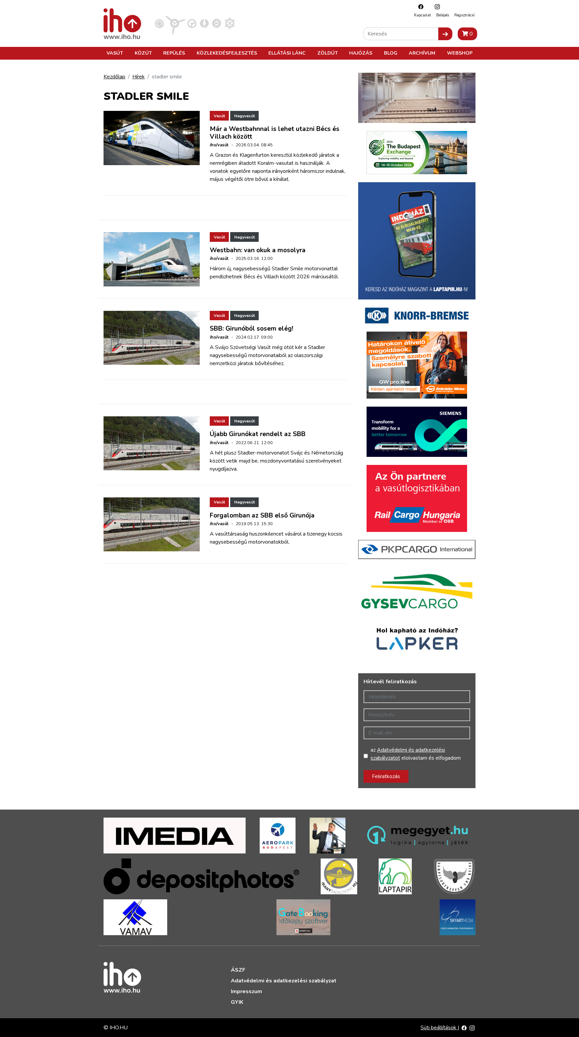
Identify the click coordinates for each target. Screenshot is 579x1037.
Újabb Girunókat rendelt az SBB (258, 434)
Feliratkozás (386, 776)
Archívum (422, 53)
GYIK (237, 1002)
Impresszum (246, 991)
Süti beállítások (439, 1027)
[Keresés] (445, 33)
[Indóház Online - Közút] (191, 23)
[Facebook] (419, 6)
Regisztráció (464, 15)
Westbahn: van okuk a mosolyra (258, 250)
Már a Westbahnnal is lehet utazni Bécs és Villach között (274, 133)
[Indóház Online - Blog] (204, 23)
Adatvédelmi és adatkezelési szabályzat (283, 980)
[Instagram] (435, 6)
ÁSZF (238, 970)
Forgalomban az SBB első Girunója (262, 515)
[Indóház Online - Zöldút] (216, 23)
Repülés (174, 53)
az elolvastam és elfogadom (416, 754)
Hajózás (360, 53)
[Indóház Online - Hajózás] (229, 23)
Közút (143, 53)
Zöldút (327, 53)
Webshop (459, 53)
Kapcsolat (422, 15)
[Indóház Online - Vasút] (159, 23)
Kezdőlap (114, 76)
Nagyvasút (244, 116)
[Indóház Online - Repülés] (176, 23)
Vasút (115, 53)
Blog (390, 53)
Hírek (138, 76)
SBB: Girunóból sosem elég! (251, 328)
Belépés (442, 15)
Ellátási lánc (287, 53)
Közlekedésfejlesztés (227, 53)
